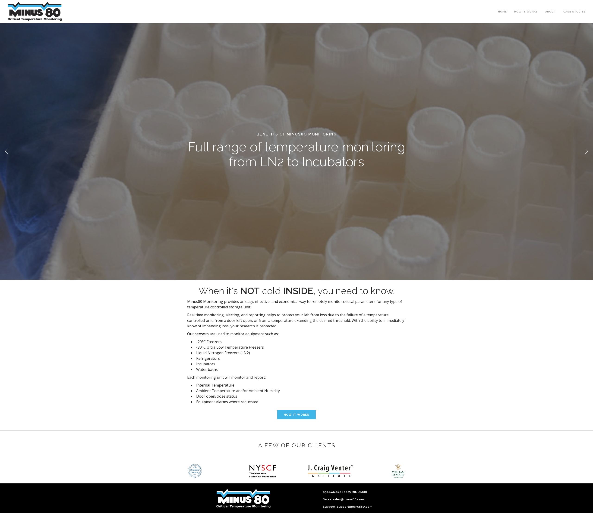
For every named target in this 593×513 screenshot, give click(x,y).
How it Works (526, 11)
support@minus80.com (354, 506)
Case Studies (574, 11)
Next (586, 151)
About (550, 11)
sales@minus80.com (348, 499)
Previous (6, 151)
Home (502, 11)
